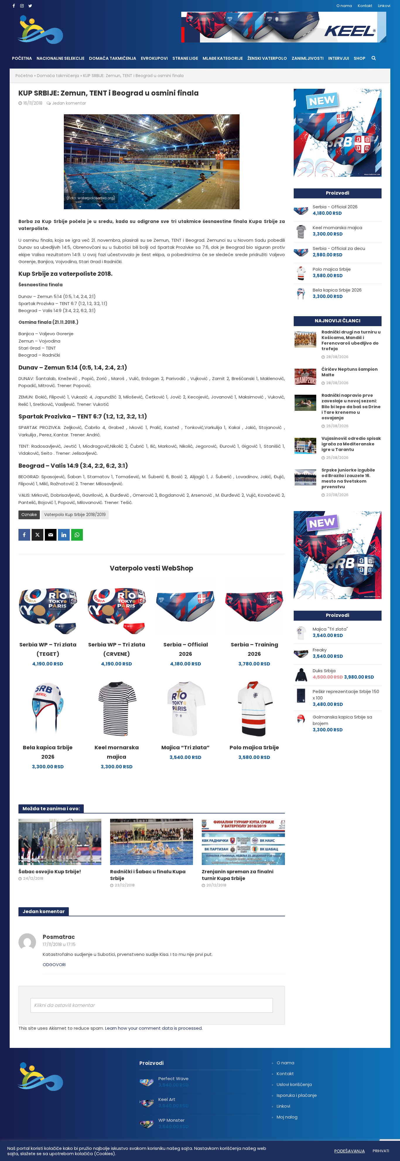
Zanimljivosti (308, 58)
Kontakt (365, 5)
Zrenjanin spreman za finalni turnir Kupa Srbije (237, 875)
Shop (359, 58)
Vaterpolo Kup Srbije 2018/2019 (75, 514)
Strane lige (185, 58)
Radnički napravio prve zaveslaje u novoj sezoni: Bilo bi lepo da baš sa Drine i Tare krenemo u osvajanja (351, 407)
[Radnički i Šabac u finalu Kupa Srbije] (151, 841)
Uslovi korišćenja (294, 1084)
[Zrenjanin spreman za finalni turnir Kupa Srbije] (243, 841)
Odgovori (54, 965)
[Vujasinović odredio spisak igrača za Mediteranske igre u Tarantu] (305, 445)
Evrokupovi (154, 58)
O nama (344, 5)
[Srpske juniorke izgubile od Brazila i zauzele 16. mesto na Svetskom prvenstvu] (305, 477)
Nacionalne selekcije (60, 58)
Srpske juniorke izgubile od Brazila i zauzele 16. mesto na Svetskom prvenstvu (348, 478)
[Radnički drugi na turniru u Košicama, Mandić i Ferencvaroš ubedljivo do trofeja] (305, 339)
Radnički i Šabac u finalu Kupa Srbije (148, 875)
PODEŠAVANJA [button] (349, 1151)
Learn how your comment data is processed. (154, 1028)
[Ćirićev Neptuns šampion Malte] (305, 376)
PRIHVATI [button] (381, 1151)
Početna (22, 58)
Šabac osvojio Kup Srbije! (49, 872)
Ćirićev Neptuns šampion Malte (350, 372)
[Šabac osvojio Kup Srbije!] (59, 841)
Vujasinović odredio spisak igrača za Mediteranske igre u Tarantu (351, 444)
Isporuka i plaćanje (297, 1095)
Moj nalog (287, 1117)
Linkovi (384, 5)
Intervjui (338, 58)
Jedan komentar (69, 103)
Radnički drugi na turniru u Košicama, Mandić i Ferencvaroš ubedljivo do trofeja (351, 340)
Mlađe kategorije (223, 58)
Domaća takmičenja (112, 58)
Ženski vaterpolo (267, 58)
